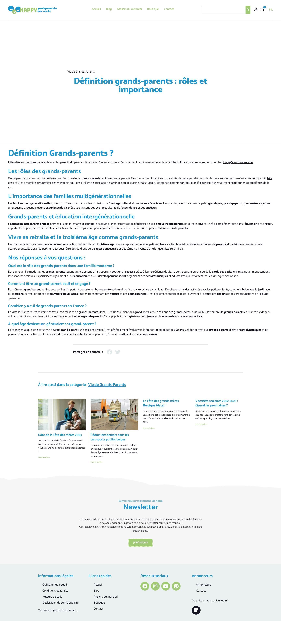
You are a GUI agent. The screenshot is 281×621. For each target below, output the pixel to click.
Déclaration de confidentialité (60, 602)
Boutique (153, 9)
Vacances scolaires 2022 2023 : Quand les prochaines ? (216, 403)
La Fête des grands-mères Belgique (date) (161, 403)
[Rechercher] (248, 10)
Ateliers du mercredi (129, 9)
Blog (109, 9)
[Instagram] (155, 586)
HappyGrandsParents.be (238, 162)
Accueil (96, 9)
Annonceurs (203, 584)
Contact (169, 9)
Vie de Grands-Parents (81, 71)
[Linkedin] (196, 610)
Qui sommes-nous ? (54, 584)
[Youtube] (165, 586)
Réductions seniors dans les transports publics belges (110, 437)
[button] (109, 352)
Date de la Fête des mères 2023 (60, 435)
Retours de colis (52, 596)
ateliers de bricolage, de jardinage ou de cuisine (110, 182)
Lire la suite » (44, 457)
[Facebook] (144, 586)
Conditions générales (55, 590)
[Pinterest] (176, 586)
